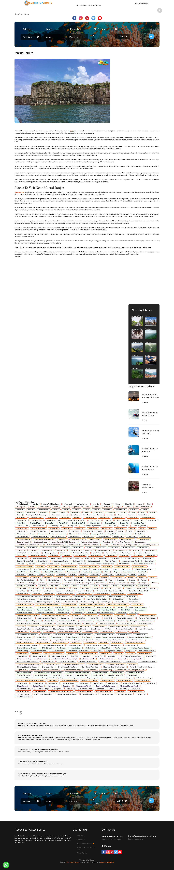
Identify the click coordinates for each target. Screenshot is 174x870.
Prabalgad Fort (36, 520)
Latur (66, 515)
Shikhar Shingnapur (124, 680)
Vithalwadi (69, 591)
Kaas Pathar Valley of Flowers (27, 678)
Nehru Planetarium (62, 596)
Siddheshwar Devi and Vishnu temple (65, 659)
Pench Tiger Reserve (123, 542)
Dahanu (120, 515)
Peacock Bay (53, 566)
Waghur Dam (21, 670)
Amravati (109, 515)
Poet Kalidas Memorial (24, 610)
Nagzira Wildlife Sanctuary (55, 545)
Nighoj (142, 528)
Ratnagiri (43, 512)
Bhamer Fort (112, 656)
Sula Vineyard (80, 555)
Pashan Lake (81, 564)
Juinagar (58, 577)
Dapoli (63, 512)
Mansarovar (121, 574)
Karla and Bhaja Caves (49, 547)
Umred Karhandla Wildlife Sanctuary (64, 542)
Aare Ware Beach (127, 539)
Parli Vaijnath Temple (24, 672)
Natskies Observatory (143, 678)
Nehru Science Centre (65, 593)
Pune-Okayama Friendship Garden (102, 564)
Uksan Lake (145, 536)
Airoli (118, 588)
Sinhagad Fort (125, 534)
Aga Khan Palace (110, 561)
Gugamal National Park (61, 640)
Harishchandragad (123, 520)
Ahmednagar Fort (23, 659)
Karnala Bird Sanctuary (67, 626)
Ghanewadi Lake (47, 667)
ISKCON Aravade (57, 651)
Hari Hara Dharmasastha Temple (92, 604)
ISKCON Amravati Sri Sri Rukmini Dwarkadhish (33, 640)
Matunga (32, 583)
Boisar (99, 591)
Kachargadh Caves (41, 675)
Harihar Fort (88, 558)
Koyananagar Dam (93, 678)
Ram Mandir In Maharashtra (73, 580)
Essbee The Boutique (24, 637)
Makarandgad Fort (140, 526)
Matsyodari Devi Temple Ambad (113, 667)
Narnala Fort (36, 653)
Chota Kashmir (78, 596)
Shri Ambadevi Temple (136, 640)
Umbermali (34, 591)
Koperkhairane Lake (90, 632)
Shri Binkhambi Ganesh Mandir (53, 645)
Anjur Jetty (134, 632)
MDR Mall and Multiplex (87, 661)
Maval (32, 534)
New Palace (117, 545)
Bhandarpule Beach (40, 542)
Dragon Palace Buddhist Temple (47, 604)
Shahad (105, 585)
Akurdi (41, 574)
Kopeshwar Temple (75, 645)
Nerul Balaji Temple (41, 629)
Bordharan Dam (107, 694)
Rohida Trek (63, 523)
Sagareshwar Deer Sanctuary (96, 645)
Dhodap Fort (67, 528)
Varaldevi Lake (107, 632)
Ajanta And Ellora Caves (51, 504)
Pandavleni (124, 555)
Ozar (18, 515)
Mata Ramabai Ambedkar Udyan (28, 623)
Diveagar (65, 547)
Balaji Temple (133, 602)
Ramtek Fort (73, 545)
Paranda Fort (71, 689)
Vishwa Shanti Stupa (125, 694)
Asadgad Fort (105, 653)
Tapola (88, 547)
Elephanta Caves (36, 517)
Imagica (77, 517)
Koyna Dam (151, 683)
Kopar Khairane (22, 577)
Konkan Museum (94, 539)
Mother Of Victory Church (147, 618)
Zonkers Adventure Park (25, 561)
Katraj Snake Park (139, 566)
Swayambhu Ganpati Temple (44, 539)
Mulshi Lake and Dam (41, 569)
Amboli (128, 507)
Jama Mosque (137, 604)
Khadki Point (136, 689)
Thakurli (94, 585)
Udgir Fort (118, 653)
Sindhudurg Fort (149, 550)
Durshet (31, 509)
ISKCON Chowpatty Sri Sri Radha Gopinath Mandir (34, 596)
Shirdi (148, 504)
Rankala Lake (115, 645)
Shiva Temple (95, 629)
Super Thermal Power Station (110, 661)
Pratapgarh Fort (98, 534)
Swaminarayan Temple (24, 612)
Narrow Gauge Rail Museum (137, 607)
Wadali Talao (76, 642)
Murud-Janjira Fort (58, 536)
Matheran (107, 507)
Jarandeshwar (84, 683)
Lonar (142, 512)
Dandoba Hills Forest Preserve (78, 651)
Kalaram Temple (56, 558)
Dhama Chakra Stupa (24, 604)
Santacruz (31, 585)
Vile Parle (129, 588)
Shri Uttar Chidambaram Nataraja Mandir (30, 680)
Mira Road (86, 572)
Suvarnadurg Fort (103, 536)
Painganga (57, 689)
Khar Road (94, 574)
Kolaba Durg (88, 536)
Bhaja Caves (104, 517)
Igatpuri (96, 509)
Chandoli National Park (58, 531)
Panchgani (68, 504)
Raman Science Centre (45, 610)
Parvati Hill (68, 564)
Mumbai (35, 504)
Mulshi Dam (114, 547)
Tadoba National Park (142, 507)
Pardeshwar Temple (52, 664)
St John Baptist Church (24, 618)
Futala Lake (106, 542)
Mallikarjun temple (88, 659)
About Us (80, 836)
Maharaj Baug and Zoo (103, 607)
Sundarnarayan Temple (60, 561)
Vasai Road (141, 588)
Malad (133, 574)
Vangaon (133, 583)
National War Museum (24, 566)
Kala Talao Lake (147, 621)
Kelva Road (47, 591)
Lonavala (95, 504)
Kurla (78, 583)
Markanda (120, 607)
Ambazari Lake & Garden (89, 542)
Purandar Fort (120, 528)
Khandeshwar (91, 577)
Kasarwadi (20, 574)
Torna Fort (136, 550)
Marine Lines (108, 574)
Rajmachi (107, 504)
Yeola (110, 580)
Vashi (41, 580)
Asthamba (100, 689)
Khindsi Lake (59, 607)
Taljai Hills (40, 566)
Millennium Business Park (124, 629)
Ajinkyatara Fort (53, 686)
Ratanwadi (133, 509)
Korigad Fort (61, 550)
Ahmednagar (55, 515)
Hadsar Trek (93, 528)
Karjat (87, 509)
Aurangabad (21, 507)
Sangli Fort (129, 651)
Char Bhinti (52, 680)
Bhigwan (152, 528)
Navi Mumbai (87, 515)
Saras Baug (106, 566)
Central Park (33, 626)
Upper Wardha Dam (59, 642)
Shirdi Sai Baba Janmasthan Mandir (29, 664)
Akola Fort (97, 553)
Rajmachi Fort (82, 534)
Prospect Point (56, 637)
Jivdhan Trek (111, 526)
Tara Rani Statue (120, 648)
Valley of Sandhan (137, 659)
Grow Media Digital (107, 862)
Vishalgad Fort (105, 648)
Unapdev (112, 689)
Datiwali (88, 591)
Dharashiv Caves (86, 689)
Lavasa (139, 504)
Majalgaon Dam (117, 672)
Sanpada (43, 585)
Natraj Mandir (53, 683)
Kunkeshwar (21, 517)
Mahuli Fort (20, 621)
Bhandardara (44, 507)
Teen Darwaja (61, 648)
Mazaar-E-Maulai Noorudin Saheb (141, 667)
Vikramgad (98, 512)
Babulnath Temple (135, 593)
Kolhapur (77, 509)
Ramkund (67, 555)
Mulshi (100, 531)
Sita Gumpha (137, 555)
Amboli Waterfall (22, 504)
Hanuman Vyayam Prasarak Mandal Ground (109, 637)
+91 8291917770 (112, 836)
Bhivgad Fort (124, 523)
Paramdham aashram (103, 691)
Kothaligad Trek (139, 523)
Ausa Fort (130, 653)
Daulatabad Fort (22, 536)
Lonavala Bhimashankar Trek (75, 520)
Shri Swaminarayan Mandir (115, 591)
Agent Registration (84, 843)
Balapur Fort (72, 653)
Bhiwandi (131, 615)
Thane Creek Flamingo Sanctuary (54, 615)
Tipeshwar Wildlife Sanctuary (105, 686)
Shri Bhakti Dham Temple (115, 640)
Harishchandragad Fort (80, 553)
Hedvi (133, 512)
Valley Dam (21, 555)
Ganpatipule (75, 507)
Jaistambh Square (96, 640)
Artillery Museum (86, 621)
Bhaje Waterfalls (143, 539)
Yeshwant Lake (40, 691)
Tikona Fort (88, 550)
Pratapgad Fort (113, 683)
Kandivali (83, 574)
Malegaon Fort (22, 653)
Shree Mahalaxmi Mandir (135, 642)
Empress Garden (22, 569)
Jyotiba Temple (130, 645)
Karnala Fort (35, 670)
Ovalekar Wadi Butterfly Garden (27, 615)
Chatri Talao (86, 637)
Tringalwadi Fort (147, 558)
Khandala (128, 504)
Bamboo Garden (42, 642)
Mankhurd (36, 577)
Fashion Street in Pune (24, 602)
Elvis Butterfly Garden (149, 545)
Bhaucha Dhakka (115, 596)
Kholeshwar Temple (23, 675)
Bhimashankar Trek (38, 528)
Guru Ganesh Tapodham (90, 667)
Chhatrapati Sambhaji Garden (27, 667)
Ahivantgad (53, 528)
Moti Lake (132, 664)
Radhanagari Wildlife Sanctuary (27, 645)
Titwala (154, 583)
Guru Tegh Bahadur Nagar (25, 580)
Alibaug (117, 504)
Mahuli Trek (124, 526)
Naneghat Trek (22, 528)
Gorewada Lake (140, 542)
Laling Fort (86, 656)
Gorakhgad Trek (72, 526)
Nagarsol (132, 580)
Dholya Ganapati (22, 686)
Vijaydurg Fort (74, 536)
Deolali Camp (42, 561)
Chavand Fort (49, 523)
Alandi (51, 574)
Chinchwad (61, 574)
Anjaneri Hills (151, 555)
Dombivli (130, 577)
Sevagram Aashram (135, 691)
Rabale (65, 585)
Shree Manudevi (140, 634)
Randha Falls (100, 547)
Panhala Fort (35, 553)
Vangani (144, 583)
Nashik (32, 507)
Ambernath (108, 588)
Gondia (51, 534)
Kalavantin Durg (106, 670)
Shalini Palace (90, 648)
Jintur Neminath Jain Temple (73, 664)
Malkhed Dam (117, 642)
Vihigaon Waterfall (130, 558)
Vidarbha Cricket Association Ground (29, 545)
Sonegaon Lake (140, 610)
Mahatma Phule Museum (89, 566)
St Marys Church (118, 599)
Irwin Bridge (97, 651)
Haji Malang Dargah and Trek (92, 526)
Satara (76, 515)
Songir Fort (98, 656)
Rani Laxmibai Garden (107, 623)
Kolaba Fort (139, 534)
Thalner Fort (150, 656)
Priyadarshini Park (84, 593)
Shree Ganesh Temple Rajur (67, 667)
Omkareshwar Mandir (84, 634)
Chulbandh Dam (82, 675)
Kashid (87, 507)
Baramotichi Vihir (68, 683)
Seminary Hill (79, 610)
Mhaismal (20, 626)
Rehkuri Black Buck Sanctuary (27, 661)
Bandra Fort (49, 593)
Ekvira (106, 545)
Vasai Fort (36, 593)
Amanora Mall (69, 602)
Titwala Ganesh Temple (147, 615)
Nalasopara (121, 583)
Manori (145, 509)
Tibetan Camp (132, 675)
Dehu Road (142, 572)
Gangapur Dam (22, 558)
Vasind (132, 528)
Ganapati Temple (107, 680)
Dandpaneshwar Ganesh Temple (60, 691)
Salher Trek (80, 528)
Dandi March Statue (23, 697)
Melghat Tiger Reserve (24, 642)
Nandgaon (120, 580)
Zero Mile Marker (63, 612)
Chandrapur (21, 534)
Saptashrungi (111, 555)
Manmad (143, 580)
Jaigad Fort (62, 539)
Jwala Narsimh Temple (146, 651)
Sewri (115, 585)
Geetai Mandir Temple (90, 694)
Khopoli (120, 531)
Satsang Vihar (121, 670)
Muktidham (116, 558)
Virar (79, 591)
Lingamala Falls (22, 683)
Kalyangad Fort (77, 678)
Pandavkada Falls (48, 626)
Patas (106, 572)
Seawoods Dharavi (128, 585)
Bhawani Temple (58, 629)
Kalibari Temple (106, 615)
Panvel (53, 512)
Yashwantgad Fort (121, 550)
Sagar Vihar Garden (23, 629)
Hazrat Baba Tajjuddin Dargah (117, 604)
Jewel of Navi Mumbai (146, 629)
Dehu (58, 602)
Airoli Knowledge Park (138, 626)
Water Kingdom (72, 572)
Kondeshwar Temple (143, 553)
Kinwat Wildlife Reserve (25, 689)
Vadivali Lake (54, 555)
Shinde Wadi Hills (111, 553)
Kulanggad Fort (110, 523)
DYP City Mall (47, 648)
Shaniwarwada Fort (104, 550)
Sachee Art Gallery (64, 610)
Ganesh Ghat (90, 623)
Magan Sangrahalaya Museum (67, 694)
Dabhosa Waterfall (94, 561)
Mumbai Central (53, 580)
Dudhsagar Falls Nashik (67, 621)
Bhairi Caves (131, 536)
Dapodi (72, 574)
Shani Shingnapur (148, 517)
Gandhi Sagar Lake (69, 604)
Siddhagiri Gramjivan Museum (27, 648)
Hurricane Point (79, 640)
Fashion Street (131, 596)
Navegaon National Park (38, 531)
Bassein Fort (65, 618)
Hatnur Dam (46, 634)
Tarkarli (96, 507)
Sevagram (92, 610)
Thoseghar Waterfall (48, 678)
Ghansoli (141, 577)
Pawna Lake (120, 602)
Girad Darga (120, 691)
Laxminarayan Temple (84, 691)
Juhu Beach (21, 572)
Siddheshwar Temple (39, 656)
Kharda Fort (122, 659)
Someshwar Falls (95, 555)
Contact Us (81, 840)
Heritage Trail (141, 694)
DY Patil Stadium (99, 626)
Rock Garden (84, 626)
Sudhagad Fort (34, 621)
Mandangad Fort (50, 553)
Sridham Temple (71, 637)
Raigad (118, 507)
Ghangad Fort (75, 550)
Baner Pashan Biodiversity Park (96, 599)
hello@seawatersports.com (142, 836)
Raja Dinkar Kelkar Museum (50, 564)
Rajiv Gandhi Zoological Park (143, 564)
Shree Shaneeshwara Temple (68, 632)
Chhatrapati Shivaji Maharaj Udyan (69, 623)
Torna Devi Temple (23, 691)
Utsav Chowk (49, 632)
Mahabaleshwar (82, 504)
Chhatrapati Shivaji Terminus (52, 572)
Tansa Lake (122, 612)
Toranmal (123, 512)
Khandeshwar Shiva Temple (72, 670)
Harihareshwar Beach (40, 536)
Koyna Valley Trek (56, 526)
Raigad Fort (112, 534)
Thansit (84, 585)
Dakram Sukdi (98, 675)
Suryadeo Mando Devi (115, 675)
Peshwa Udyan (105, 602)
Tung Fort (34, 550)
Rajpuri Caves (98, 683)
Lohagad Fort (51, 517)
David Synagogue (59, 569)
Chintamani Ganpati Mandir (129, 686)
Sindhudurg (141, 531)
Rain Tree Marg (22, 632)
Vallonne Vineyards (73, 558)
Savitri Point (109, 678)
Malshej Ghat (75, 512)
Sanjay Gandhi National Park (138, 591)
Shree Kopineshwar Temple (47, 618)
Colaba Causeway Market (144, 569)
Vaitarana (153, 588)
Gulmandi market (145, 623)
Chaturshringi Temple (44, 602)
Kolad (56, 507)
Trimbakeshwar (90, 517)
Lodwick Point (37, 686)
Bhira (71, 534)
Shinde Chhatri (124, 564)
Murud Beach (32, 547)
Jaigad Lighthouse (77, 539)
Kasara (68, 577)
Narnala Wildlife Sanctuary (54, 653)
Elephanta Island (118, 593)
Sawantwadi (111, 512)
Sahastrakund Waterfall (83, 686)
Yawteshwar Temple (124, 678)
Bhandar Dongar (110, 539)
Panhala (19, 547)
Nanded (152, 512)
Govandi (152, 577)
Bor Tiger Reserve (23, 694)
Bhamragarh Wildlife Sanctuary (36, 515)
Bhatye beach (138, 520)
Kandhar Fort (21, 553)
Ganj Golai (74, 656)
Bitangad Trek (94, 523)
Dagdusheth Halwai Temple (130, 561)
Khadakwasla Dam (122, 566)
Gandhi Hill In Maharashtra (43, 694)
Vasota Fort (64, 553)
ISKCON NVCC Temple (87, 602)
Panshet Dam (133, 599)
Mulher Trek (21, 523)
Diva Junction (144, 585)
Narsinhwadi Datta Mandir (115, 664)
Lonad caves (48, 623)
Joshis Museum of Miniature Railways (68, 599)
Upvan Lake (78, 612)
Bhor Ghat (74, 531)
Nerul (111, 583)
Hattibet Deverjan (144, 653)
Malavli (97, 572)
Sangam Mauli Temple (89, 680)
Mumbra (47, 577)
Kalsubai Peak (118, 517)
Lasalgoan (20, 583)
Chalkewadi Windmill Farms (132, 683)
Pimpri (116, 572)
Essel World (34, 572)
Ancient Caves (130, 661)
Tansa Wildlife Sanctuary (125, 618)
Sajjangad (63, 678)
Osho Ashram (149, 561)
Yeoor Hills (119, 615)
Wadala (58, 591)
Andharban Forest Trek (100, 569)
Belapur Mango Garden (118, 626)
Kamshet (20, 509)
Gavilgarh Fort (41, 637)
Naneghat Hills (49, 621)
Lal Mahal (32, 564)
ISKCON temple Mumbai (77, 629)
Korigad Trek (106, 528)
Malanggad (133, 621)
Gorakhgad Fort (79, 618)
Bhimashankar (43, 509)
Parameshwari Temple (37, 555)
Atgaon (74, 588)
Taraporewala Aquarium (96, 596)
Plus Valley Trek (22, 526)
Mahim (42, 583)
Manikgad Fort (35, 523)
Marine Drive (126, 569)
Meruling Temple (38, 683)
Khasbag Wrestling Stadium (140, 648)
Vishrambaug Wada (69, 566)
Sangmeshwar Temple (113, 651)
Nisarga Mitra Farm (138, 670)
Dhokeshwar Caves (106, 659)
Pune (64, 507)
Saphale (19, 585)
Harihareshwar (120, 509)
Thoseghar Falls (128, 547)
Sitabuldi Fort (125, 610)
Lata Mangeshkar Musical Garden (80, 607)
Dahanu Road (21, 588)
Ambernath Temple (39, 651)
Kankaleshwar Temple (134, 672)
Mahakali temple (48, 661)
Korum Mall (108, 618)
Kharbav (104, 577)
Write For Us (82, 853)
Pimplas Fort (121, 632)
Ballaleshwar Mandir (51, 670)
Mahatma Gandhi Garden (63, 634)
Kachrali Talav (94, 618)
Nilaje (75, 585)
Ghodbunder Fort (89, 615)
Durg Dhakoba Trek (78, 523)
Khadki (31, 574)
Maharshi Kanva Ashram (104, 634)
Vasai (130, 531)
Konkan (61, 534)
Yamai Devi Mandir (142, 680)
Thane (99, 515)
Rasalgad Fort (88, 531)
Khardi (142, 574)
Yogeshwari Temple (100, 672)
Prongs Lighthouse (101, 593)
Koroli (115, 569)
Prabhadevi (100, 583)
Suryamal (107, 509)
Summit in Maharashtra (95, 580)
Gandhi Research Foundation (26, 634)
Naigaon (88, 583)
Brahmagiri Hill (77, 561)
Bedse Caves (126, 553)
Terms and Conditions (87, 860)
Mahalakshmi (54, 583)
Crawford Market (22, 593)
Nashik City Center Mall (104, 621)
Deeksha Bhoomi (22, 542)
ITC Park (108, 629)
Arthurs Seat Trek (39, 526)
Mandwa (110, 531)
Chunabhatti (49, 588)
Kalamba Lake (75, 648)
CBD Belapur (63, 588)
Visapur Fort (65, 517)
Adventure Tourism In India (85, 848)
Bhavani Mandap (22, 651)
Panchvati (121, 621)
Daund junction (128, 572)
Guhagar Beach (131, 545)
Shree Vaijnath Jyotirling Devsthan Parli (49, 672)
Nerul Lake (36, 632)
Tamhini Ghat (142, 515)
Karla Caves (133, 517)
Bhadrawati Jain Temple (66, 661)
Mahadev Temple (43, 689)
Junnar (41, 534)
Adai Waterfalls (91, 670)
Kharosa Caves (22, 656)
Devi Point (103, 642)
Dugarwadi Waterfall (39, 558)
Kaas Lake (66, 686)
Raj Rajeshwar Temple (88, 653)
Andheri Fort (118, 536)
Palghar (130, 515)
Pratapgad (108, 520)
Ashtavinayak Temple (59, 656)
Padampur (68, 675)
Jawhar (87, 512)
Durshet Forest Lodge (54, 520)
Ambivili (96, 588)
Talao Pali (134, 612)
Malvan (66, 509)
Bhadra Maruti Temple (127, 623)
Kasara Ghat (143, 547)
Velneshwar (152, 520)
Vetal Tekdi (20, 564)
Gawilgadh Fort (90, 642)
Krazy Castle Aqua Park (90, 545)
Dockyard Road (117, 577)
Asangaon (85, 588)
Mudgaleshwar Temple (147, 661)
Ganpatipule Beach (23, 539)
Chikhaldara (31, 512)
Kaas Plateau (95, 520)
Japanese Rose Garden (25, 607)
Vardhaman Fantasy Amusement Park (100, 612)
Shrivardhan (77, 547)
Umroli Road (21, 591)
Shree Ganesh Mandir (109, 610)
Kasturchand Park (44, 607)
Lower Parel (68, 583)
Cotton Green (35, 588)
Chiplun (19, 512)
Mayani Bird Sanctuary (69, 680)
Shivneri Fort (21, 550)
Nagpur (56, 509)
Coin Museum (102, 558)
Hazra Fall (56, 675)
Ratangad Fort (21, 520)
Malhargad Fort (47, 550)
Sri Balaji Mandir (45, 599)
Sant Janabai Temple (95, 664)
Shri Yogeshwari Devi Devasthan (78, 672)
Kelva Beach (75, 615)
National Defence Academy (26, 599)
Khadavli (79, 577)
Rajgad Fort (21, 531)
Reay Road (54, 585)
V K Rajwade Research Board (131, 656)
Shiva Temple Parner (41, 659)
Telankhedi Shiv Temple (45, 612)
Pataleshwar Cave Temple (79, 569)
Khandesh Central (124, 634)
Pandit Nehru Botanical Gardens (140, 637)
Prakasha (123, 689)
